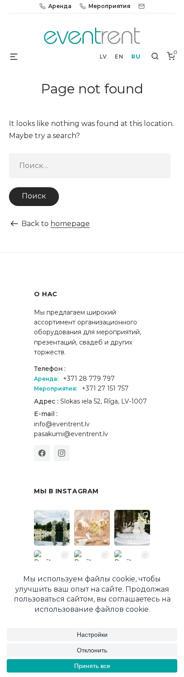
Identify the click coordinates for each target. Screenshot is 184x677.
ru (135, 56)
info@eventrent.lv (62, 424)
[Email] (141, 6)
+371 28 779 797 (89, 378)
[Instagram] (62, 453)
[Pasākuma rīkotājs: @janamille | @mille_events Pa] (52, 528)
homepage (70, 223)
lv (103, 56)
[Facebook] (42, 453)
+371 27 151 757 (105, 388)
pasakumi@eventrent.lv (71, 434)
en (119, 56)
